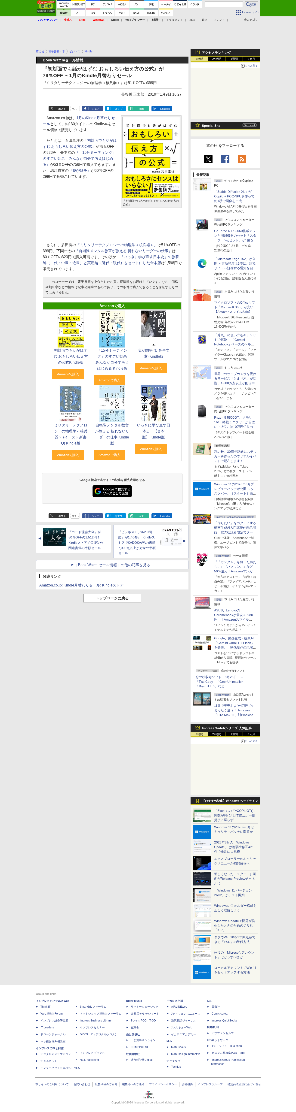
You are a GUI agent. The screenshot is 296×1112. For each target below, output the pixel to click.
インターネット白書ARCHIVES (60, 1068)
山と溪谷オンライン (143, 1040)
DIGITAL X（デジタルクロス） (99, 1034)
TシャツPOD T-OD (143, 1020)
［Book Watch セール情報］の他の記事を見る (112, 565)
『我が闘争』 (80, 170)
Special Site (211, 125)
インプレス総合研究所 (54, 1020)
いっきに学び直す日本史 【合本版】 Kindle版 (153, 431)
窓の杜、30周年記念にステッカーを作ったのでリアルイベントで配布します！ (235, 456)
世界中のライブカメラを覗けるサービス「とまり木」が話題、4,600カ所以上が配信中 (235, 378)
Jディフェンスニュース (185, 1013)
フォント (219, 19)
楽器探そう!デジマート (145, 1013)
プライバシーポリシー (163, 1084)
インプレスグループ (210, 1084)
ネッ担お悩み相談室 (52, 1041)
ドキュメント (174, 19)
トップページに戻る (112, 598)
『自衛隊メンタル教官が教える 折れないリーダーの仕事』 (123, 251)
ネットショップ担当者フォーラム (100, 1013)
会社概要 (187, 1084)
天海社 (216, 1006)
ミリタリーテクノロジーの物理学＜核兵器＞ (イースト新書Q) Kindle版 (70, 434)
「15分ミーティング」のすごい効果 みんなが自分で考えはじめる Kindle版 (113, 359)
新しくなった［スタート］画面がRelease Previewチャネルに (235, 878)
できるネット (48, 1061)
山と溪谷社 (133, 1034)
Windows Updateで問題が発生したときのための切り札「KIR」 (234, 925)
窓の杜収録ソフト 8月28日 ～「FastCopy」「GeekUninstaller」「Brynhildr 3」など (221, 681)
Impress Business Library (95, 1020)
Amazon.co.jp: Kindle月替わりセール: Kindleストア (81, 585)
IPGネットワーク (217, 1040)
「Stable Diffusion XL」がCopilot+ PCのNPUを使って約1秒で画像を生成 (234, 196)
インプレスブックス (92, 1053)
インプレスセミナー (92, 1027)
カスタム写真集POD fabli (228, 1053)
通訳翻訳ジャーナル (183, 1020)
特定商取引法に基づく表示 (244, 1084)
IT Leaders (47, 1027)
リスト (75, 108)
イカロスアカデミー (183, 1034)
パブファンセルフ (223, 1033)
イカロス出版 (174, 1001)
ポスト (62, 108)
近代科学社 (133, 1054)
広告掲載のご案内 (106, 1084)
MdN (169, 1041)
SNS (192, 19)
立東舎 (135, 1027)
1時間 (199, 58)
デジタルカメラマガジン (55, 1054)
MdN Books (178, 1047)
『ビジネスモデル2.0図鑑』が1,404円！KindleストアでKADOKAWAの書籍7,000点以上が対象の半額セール (137, 542)
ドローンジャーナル (52, 1034)
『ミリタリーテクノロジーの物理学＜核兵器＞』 (116, 245)
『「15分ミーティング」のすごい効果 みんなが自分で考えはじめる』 (79, 158)
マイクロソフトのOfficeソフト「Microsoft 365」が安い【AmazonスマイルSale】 (234, 307)
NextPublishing (89, 1059)
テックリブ (173, 1061)
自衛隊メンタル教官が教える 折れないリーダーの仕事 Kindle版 (112, 434)
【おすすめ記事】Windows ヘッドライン (230, 801)
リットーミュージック (144, 1006)
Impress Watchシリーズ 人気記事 (227, 728)
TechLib (176, 1066)
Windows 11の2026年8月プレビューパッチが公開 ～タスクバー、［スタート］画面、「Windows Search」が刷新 (234, 493)
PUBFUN (213, 1027)
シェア (95, 108)
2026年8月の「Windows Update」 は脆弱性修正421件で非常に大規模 (234, 846)
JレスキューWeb (181, 1027)
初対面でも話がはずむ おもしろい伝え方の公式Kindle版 (71, 356)
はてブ (119, 108)
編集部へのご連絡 (133, 1084)
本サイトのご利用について (52, 1084)
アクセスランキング (216, 52)
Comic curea (220, 1013)
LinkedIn (165, 108)
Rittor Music (134, 1001)
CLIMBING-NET (141, 1047)
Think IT (45, 1006)
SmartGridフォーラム (93, 1006)
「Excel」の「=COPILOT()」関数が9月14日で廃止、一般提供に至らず (235, 815)
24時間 (216, 58)
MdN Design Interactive (185, 1054)
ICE (209, 1001)
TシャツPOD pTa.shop (227, 1046)
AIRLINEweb (179, 1006)
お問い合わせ (82, 1084)
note (141, 108)
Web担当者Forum (51, 1013)
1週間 (234, 58)
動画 (204, 19)
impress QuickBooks (224, 1020)
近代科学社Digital (142, 1059)
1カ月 (251, 58)
